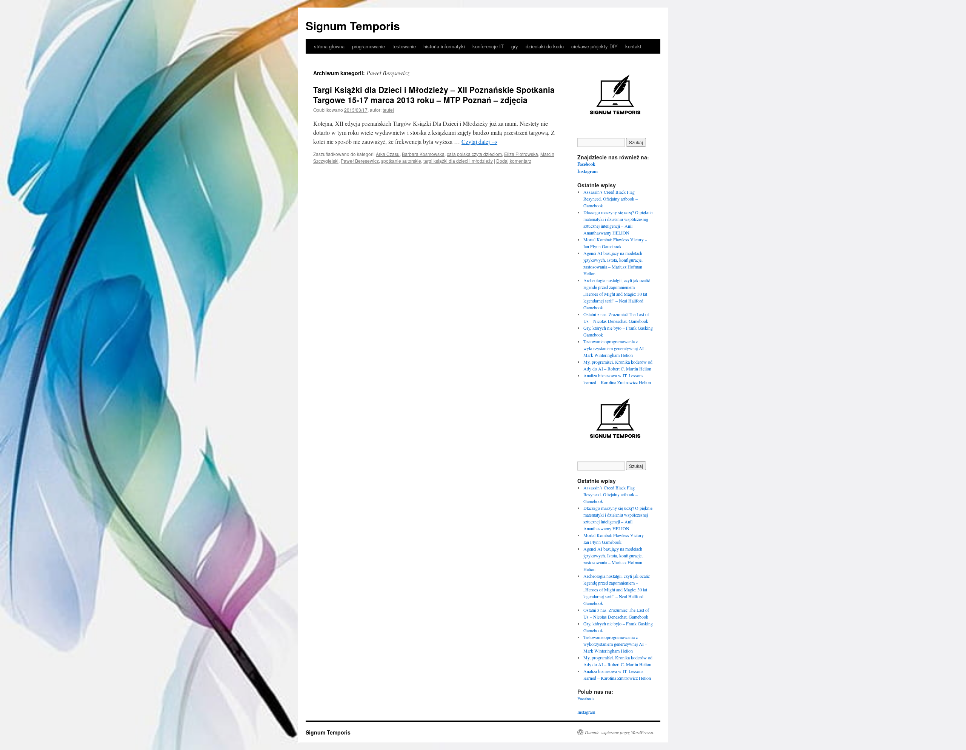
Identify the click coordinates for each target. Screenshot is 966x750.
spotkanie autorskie (401, 160)
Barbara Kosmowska (423, 154)
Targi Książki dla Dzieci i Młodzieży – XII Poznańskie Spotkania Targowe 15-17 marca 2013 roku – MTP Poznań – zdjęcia (434, 94)
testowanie (404, 46)
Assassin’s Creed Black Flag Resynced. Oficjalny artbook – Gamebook (610, 198)
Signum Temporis (353, 25)
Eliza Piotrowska (521, 154)
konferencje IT (488, 46)
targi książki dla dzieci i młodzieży (458, 160)
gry (514, 46)
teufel (388, 109)
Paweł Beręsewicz (360, 160)
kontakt (633, 46)
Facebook (586, 164)
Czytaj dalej (479, 141)
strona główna (329, 46)
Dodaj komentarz (513, 160)
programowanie (368, 46)
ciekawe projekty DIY (594, 46)
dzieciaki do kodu (545, 46)
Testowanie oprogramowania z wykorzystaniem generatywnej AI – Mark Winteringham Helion (615, 348)
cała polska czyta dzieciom (474, 154)
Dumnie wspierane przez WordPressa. (619, 732)
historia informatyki (444, 46)
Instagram (587, 171)
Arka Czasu (388, 154)
